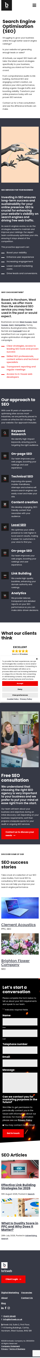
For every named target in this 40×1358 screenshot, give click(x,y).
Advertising (31, 1235)
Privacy (4, 1349)
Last (4, 1039)
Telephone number (15, 1044)
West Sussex (26, 322)
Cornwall (17, 331)
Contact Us (27, 1298)
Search (31, 1194)
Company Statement (10, 1346)
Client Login (12, 1279)
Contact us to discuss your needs (20, 834)
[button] (37, 659)
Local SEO (18, 525)
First (4, 1027)
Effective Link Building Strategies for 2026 (18, 1186)
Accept (20, 683)
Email (7, 1057)
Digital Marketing (10, 1292)
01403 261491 (9, 1316)
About (4, 1298)
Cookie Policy (13, 699)
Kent (11, 325)
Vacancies (26, 1292)
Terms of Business (17, 1349)
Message (9, 1070)
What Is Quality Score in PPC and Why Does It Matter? (19, 1226)
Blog (3, 1303)
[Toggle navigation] (34, 5)
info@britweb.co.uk (12, 1319)
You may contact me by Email (19, 1125)
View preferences (20, 695)
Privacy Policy (26, 699)
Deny (20, 689)
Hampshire (20, 325)
